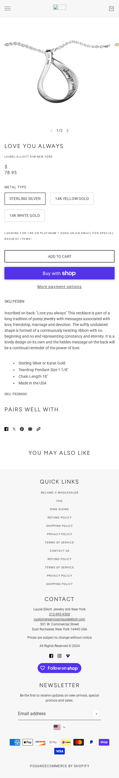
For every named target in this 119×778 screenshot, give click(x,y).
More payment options (59, 286)
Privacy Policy (59, 534)
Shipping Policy (59, 525)
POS (33, 766)
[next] (68, 130)
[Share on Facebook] (6, 429)
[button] (38, 429)
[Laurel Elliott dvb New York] (59, 8)
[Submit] (96, 713)
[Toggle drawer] (7, 8)
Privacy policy (59, 575)
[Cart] (111, 9)
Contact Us (59, 550)
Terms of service (59, 567)
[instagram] (59, 656)
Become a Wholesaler (59, 492)
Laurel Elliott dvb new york (28, 156)
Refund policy (60, 559)
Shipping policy (59, 584)
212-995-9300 (59, 614)
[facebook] (51, 656)
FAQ (59, 500)
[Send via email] (30, 429)
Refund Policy (60, 517)
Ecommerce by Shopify (67, 766)
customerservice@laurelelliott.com (59, 619)
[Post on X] (14, 429)
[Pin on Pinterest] (22, 429)
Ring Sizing (59, 509)
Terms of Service (59, 542)
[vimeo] (68, 656)
